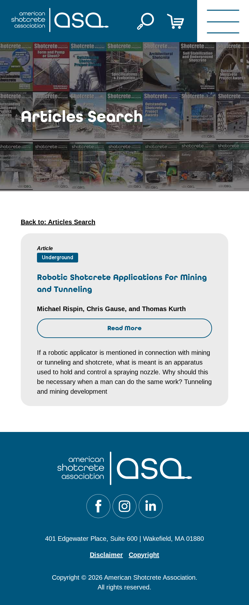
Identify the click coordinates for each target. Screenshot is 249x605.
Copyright (144, 554)
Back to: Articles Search (58, 222)
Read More (124, 328)
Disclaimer (106, 554)
